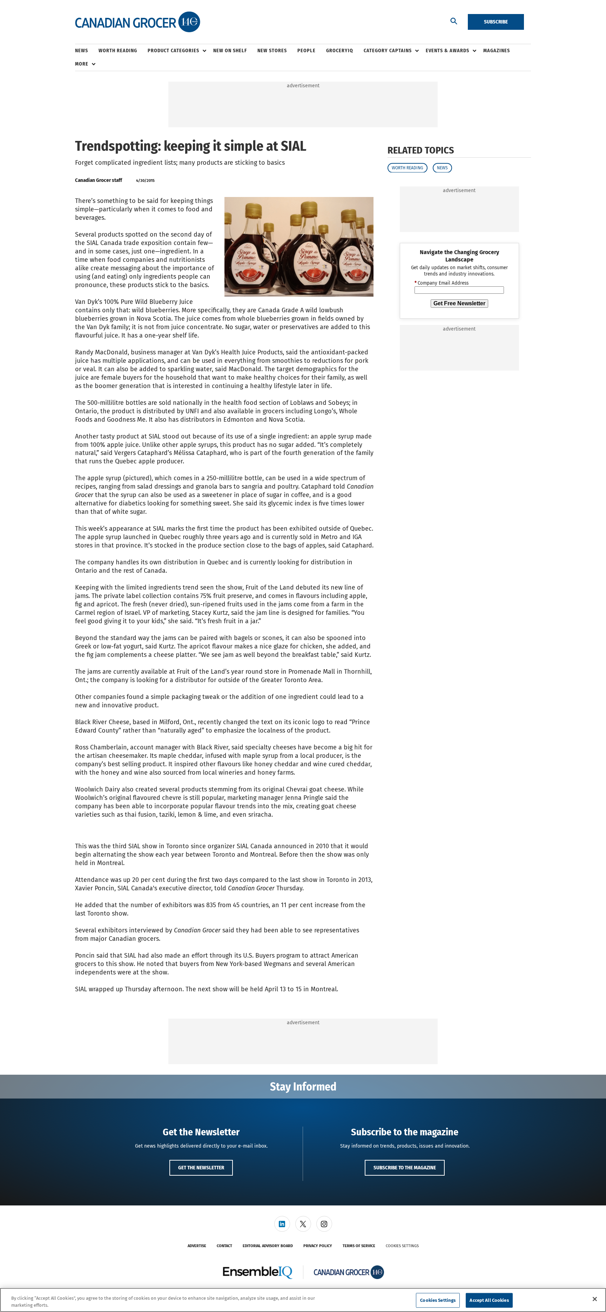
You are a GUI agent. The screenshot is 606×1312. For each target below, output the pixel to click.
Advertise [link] (197, 1246)
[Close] (594, 1299)
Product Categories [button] (173, 51)
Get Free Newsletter (459, 303)
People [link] (306, 51)
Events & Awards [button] (447, 51)
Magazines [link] (496, 51)
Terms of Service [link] (359, 1246)
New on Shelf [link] (230, 51)
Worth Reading (407, 167)
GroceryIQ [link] (339, 51)
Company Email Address (442, 283)
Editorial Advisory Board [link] (268, 1246)
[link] (282, 1224)
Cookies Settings (402, 1246)
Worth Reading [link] (118, 51)
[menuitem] (87, 50)
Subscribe (496, 22)
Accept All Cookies (489, 1300)
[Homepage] (137, 22)
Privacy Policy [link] (317, 1246)
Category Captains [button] (388, 51)
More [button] (81, 64)
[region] (303, 1300)
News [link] (81, 51)
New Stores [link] (272, 51)
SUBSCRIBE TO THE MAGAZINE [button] (404, 1167)
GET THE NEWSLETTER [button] (201, 1167)
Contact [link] (224, 1246)
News (442, 167)
